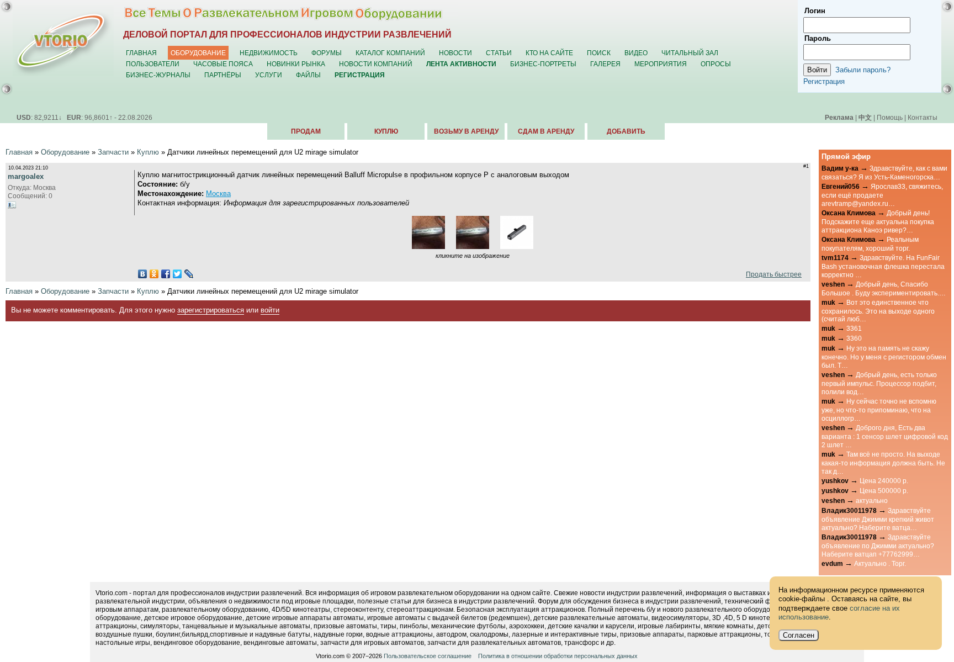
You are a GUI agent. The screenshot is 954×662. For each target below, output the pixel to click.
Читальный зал (689, 52)
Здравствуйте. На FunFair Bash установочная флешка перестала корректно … (883, 266)
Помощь (890, 117)
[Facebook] (166, 274)
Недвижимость (269, 52)
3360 (854, 338)
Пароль (817, 38)
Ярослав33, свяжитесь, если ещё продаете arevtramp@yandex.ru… (882, 195)
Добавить (626, 131)
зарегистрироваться (210, 310)
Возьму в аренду (466, 131)
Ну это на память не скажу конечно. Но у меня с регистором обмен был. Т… (884, 357)
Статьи (499, 52)
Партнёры (222, 74)
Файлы (308, 74)
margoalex (26, 176)
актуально (872, 500)
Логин (814, 11)
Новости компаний (375, 63)
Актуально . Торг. (880, 563)
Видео (636, 52)
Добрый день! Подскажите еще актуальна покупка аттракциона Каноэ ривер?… (878, 221)
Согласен (798, 635)
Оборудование (198, 52)
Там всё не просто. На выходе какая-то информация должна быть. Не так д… (883, 463)
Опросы (716, 63)
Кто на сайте (549, 52)
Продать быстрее (772, 274)
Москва (218, 193)
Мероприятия (660, 63)
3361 (854, 328)
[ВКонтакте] (143, 274)
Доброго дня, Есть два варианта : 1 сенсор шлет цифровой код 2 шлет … (885, 436)
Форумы (326, 52)
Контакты (922, 117)
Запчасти (113, 152)
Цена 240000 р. (884, 480)
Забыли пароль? (863, 70)
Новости (455, 52)
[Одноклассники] (154, 274)
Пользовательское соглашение (427, 656)
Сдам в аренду (546, 131)
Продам (306, 131)
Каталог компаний (390, 52)
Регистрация (824, 81)
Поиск (599, 52)
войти (270, 310)
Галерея (605, 63)
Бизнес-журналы (158, 74)
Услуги (268, 74)
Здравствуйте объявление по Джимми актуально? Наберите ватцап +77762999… (878, 545)
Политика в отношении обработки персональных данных (558, 656)
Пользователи (152, 63)
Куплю (386, 131)
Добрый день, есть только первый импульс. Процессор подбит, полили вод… (879, 383)
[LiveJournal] (189, 274)
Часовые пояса (223, 63)
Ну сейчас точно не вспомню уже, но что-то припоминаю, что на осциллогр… (879, 410)
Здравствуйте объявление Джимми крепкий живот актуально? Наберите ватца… (878, 519)
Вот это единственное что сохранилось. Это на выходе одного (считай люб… (878, 311)
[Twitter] (177, 274)
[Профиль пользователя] (12, 204)
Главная (141, 52)
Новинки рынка (296, 63)
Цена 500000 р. (884, 490)
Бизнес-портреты (543, 63)
